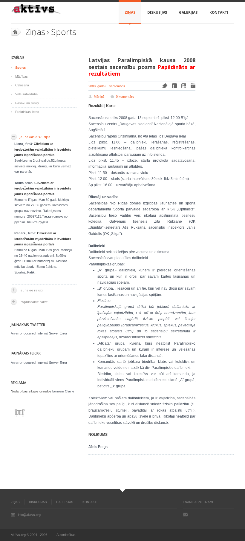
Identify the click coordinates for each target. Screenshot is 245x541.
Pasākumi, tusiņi (27, 103)
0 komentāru (125, 96)
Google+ (193, 85)
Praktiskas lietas (27, 112)
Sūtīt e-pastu (185, 514)
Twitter (164, 85)
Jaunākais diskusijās (35, 137)
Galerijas (188, 12)
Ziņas (130, 12)
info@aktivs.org (29, 514)
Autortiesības (66, 535)
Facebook (174, 85)
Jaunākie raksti (31, 290)
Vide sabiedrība (26, 94)
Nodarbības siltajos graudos (31, 391)
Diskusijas (157, 12)
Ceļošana (22, 85)
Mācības (21, 76)
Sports (63, 31)
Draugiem (183, 85)
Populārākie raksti (34, 301)
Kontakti (218, 12)
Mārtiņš (99, 96)
